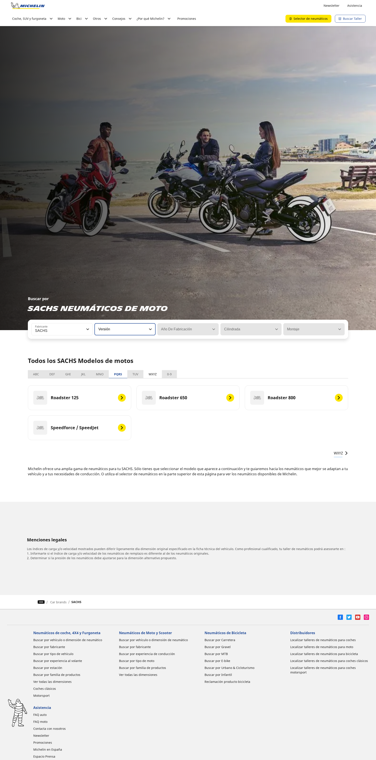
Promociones (186, 19)
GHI (68, 374)
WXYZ (153, 374)
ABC (36, 374)
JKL (83, 374)
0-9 (169, 374)
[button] (87, 329)
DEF (52, 374)
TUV (135, 374)
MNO (100, 374)
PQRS (118, 374)
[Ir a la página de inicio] (27, 6)
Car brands (58, 602)
